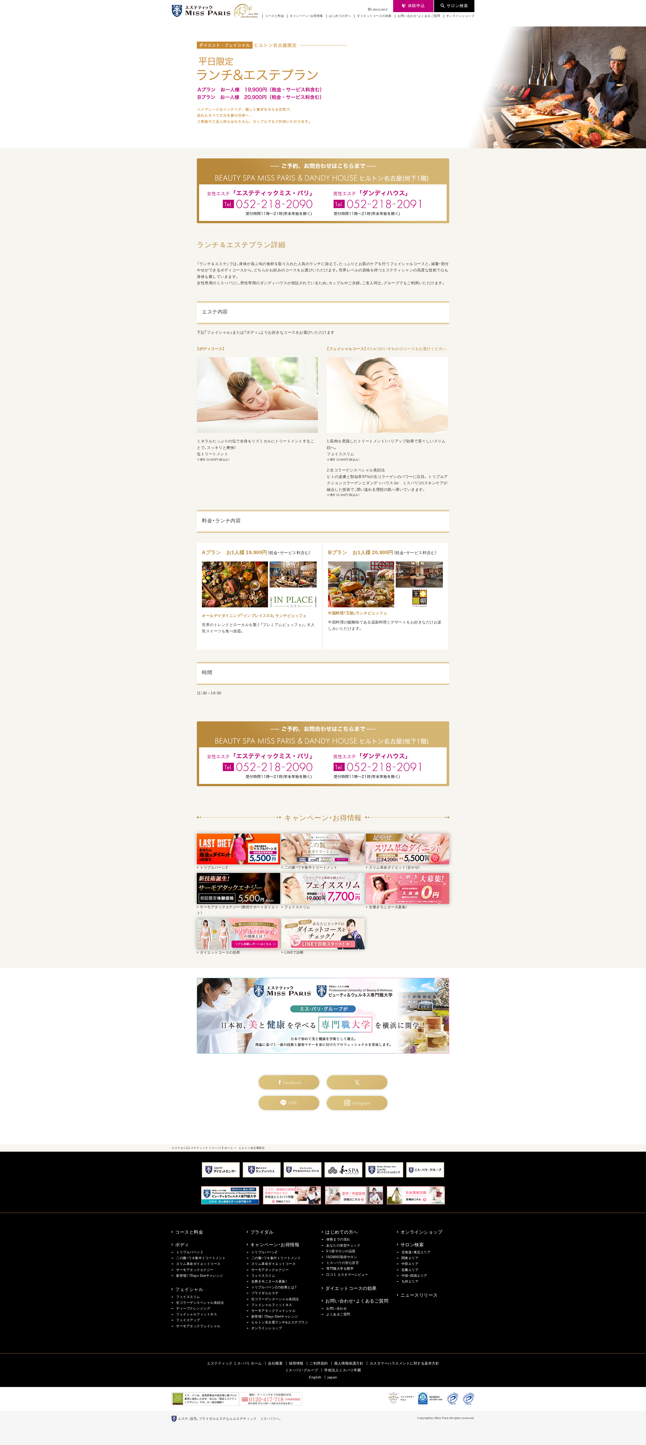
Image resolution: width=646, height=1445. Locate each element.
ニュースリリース (419, 1294)
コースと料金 (274, 15)
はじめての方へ (340, 15)
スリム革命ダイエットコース (198, 1263)
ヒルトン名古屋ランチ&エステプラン (279, 1322)
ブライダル (262, 1231)
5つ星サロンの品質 (341, 1251)
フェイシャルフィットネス (196, 1314)
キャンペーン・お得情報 (306, 15)
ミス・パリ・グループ (301, 1369)
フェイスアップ (188, 1319)
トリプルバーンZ (264, 1252)
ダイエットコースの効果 (374, 15)
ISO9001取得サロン (341, 1256)
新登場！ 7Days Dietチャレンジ (199, 1275)
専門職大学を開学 (340, 1268)
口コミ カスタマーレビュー (347, 1274)
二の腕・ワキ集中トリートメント (201, 1257)
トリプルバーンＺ (189, 1252)
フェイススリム (188, 1296)
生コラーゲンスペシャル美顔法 (200, 1302)
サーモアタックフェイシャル (198, 1325)
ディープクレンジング (193, 1308)
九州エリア (410, 1281)
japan (332, 1376)
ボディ (182, 1244)
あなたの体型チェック (343, 1245)
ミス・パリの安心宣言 (342, 1262)
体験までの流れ (338, 1239)
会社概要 (275, 1363)
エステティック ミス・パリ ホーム (234, 1363)
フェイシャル (189, 1289)
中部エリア (410, 1263)
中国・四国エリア (414, 1275)
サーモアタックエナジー (195, 1269)
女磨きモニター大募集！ (269, 1281)
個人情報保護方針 (348, 1363)
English (315, 1376)
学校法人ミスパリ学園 (342, 1369)
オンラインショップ (460, 15)
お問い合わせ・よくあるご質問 (418, 15)
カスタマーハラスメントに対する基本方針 (404, 1363)
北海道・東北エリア (416, 1252)
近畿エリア (410, 1269)
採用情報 (296, 1363)
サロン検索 (412, 1244)
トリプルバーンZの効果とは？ (274, 1287)
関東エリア (410, 1257)
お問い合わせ (336, 1308)
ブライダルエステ (265, 1292)
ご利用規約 (319, 1363)
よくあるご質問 (338, 1314)
